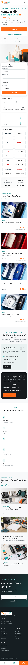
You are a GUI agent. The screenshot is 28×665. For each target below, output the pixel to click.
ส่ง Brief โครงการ (14, 601)
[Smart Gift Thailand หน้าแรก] (6, 2)
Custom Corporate (18, 631)
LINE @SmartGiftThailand (5, 624)
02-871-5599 (3, 619)
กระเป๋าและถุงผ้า (3, 635)
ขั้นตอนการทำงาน (18, 636)
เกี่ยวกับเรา (17, 638)
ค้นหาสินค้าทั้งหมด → (6, 199)
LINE (14, 663)
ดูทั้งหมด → (24, 98)
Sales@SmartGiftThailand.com (6, 623)
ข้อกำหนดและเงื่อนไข (4, 652)
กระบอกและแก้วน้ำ (4, 633)
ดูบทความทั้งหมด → (6, 485)
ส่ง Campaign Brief (9, 395)
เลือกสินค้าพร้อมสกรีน (14, 29)
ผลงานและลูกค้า (18, 635)
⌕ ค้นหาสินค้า (14, 92)
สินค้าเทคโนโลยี (3, 636)
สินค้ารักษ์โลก (3, 638)
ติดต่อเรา (2, 646)
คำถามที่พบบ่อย (3, 648)
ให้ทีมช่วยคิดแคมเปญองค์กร (14, 34)
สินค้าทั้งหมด (3, 631)
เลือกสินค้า (7, 367)
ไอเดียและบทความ (4, 645)
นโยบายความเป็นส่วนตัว (5, 650)
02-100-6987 (3, 618)
